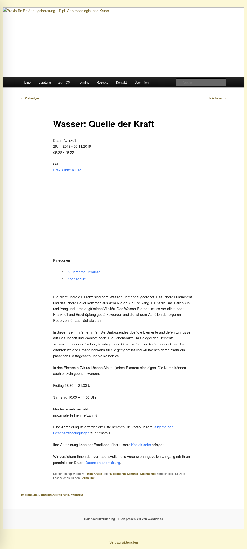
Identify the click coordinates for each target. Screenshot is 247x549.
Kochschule (76, 278)
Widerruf (77, 494)
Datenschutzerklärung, (54, 494)
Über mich (141, 82)
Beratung (44, 82)
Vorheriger (30, 98)
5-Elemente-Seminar (83, 271)
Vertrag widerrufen (123, 542)
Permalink (88, 478)
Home (26, 82)
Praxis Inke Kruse (67, 169)
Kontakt (121, 82)
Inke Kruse (94, 473)
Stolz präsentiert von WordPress (140, 519)
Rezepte (102, 82)
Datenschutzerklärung (102, 462)
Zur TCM (64, 82)
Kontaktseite (141, 444)
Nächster (217, 98)
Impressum (29, 494)
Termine (83, 82)
